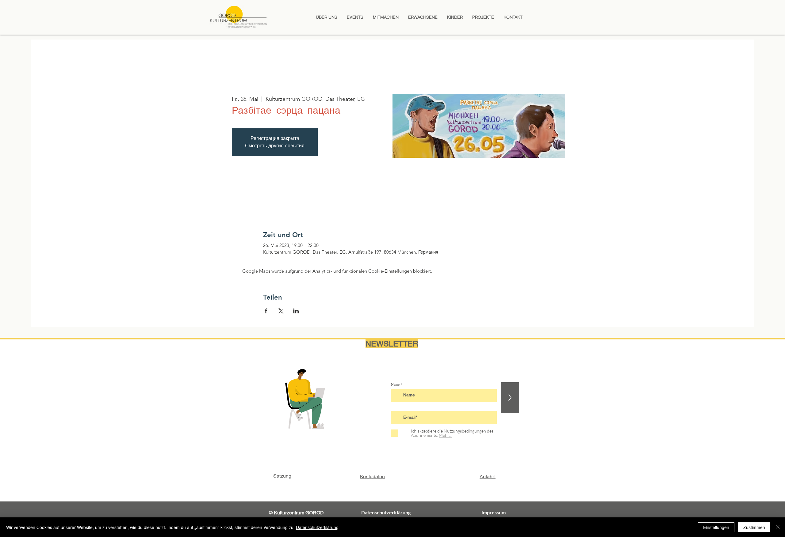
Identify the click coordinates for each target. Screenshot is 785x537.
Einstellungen (716, 527)
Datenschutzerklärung (317, 527)
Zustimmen (754, 527)
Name (395, 384)
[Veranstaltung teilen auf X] (281, 310)
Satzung (282, 476)
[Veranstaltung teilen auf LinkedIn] (296, 310)
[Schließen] (777, 527)
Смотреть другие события (274, 146)
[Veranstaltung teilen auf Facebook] (266, 310)
